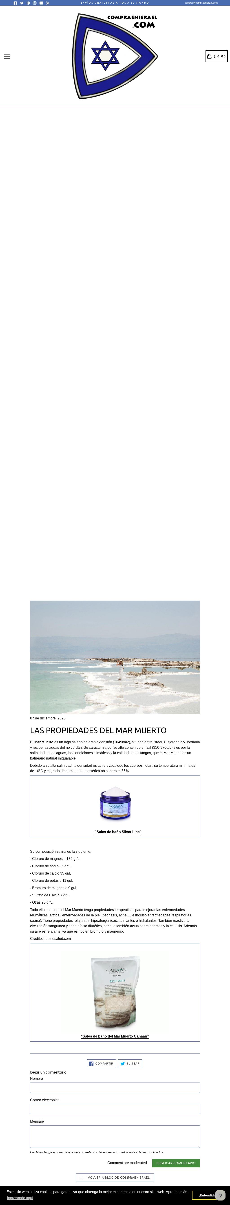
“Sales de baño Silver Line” (118, 832)
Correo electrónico (45, 1100)
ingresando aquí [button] (20, 1198)
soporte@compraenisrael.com (201, 2)
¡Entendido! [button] (208, 1195)
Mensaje (37, 1121)
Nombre (36, 1079)
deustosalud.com (57, 938)
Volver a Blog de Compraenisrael (118, 1177)
